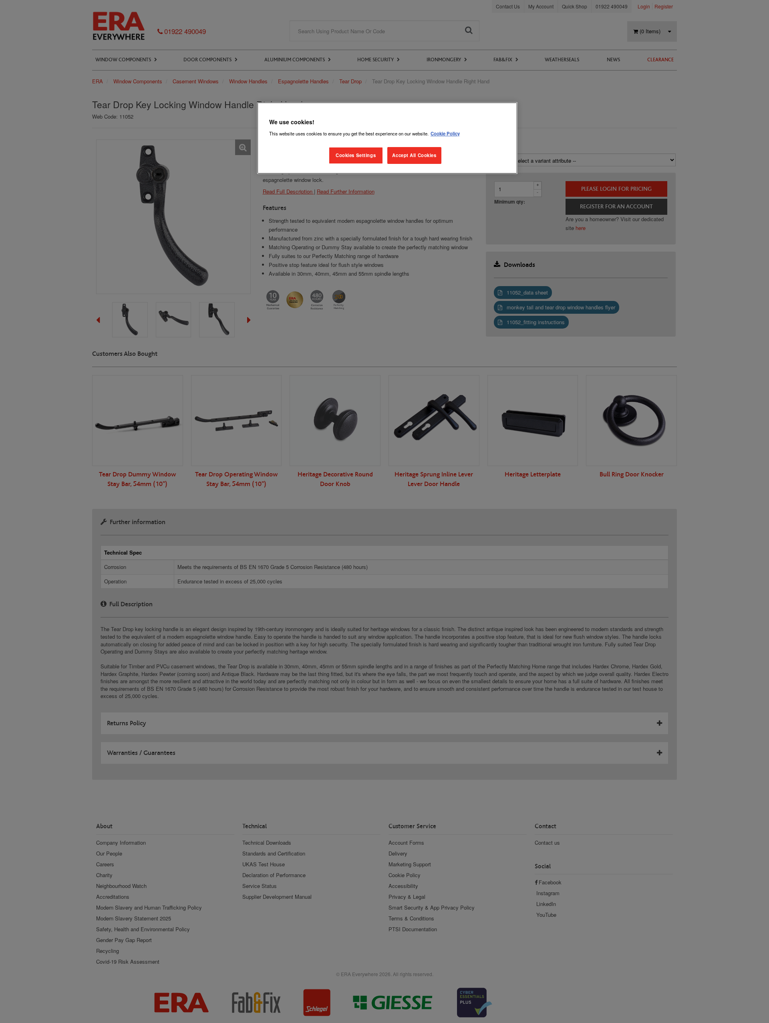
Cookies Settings (356, 155)
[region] (387, 138)
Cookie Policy (445, 133)
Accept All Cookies (414, 155)
